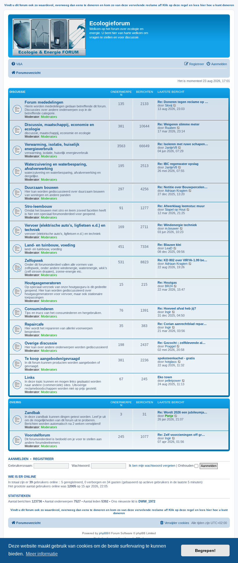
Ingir (168, 312)
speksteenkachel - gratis (176, 358)
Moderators (49, 116)
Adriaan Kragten (176, 190)
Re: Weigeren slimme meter (178, 124)
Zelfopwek (34, 260)
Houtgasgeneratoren (43, 283)
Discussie (18, 91)
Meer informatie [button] (42, 553)
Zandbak (32, 413)
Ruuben (170, 127)
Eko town (165, 377)
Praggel (170, 346)
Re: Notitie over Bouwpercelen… (183, 187)
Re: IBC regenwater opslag (178, 164)
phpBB (103, 533)
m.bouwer (172, 228)
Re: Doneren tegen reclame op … (183, 102)
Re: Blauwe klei (169, 244)
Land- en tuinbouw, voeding (50, 245)
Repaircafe (34, 324)
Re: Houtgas (167, 282)
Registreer (43, 459)
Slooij (168, 105)
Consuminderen (39, 309)
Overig (15, 402)
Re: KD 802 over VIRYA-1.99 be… (182, 260)
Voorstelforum (37, 435)
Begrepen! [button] (205, 550)
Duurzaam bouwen (41, 187)
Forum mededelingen (44, 102)
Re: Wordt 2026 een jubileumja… (182, 412)
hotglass (171, 361)
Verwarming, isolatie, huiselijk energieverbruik (52, 146)
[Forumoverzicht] (49, 36)
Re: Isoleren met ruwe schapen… (183, 144)
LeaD (168, 248)
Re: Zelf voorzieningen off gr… (181, 434)
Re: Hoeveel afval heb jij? (177, 308)
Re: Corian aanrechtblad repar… (182, 324)
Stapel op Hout (175, 209)
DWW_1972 (146, 501)
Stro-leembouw (38, 206)
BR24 (169, 286)
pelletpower (173, 380)
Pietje (169, 416)
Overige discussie (41, 343)
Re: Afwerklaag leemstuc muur (181, 206)
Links (30, 377)
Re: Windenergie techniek (177, 225)
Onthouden (186, 465)
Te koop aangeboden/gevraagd (52, 358)
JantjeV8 (171, 147)
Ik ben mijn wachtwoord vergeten (152, 465)
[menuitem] (16, 64)
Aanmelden (18, 459)
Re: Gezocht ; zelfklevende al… (181, 342)
